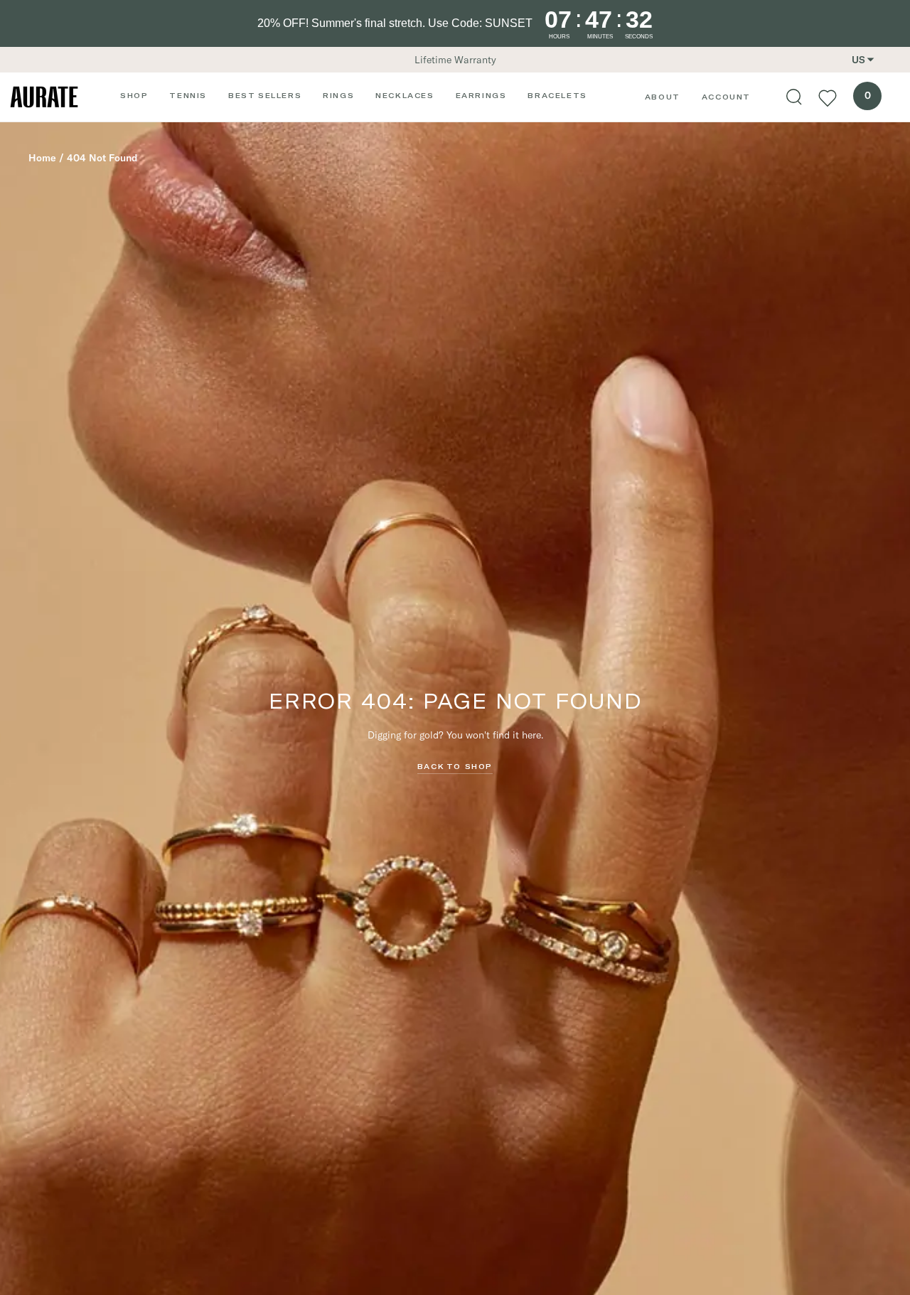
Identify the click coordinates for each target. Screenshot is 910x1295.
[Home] (44, 97)
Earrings (481, 95)
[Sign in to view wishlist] (827, 97)
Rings (338, 95)
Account (726, 96)
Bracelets (557, 95)
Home (42, 157)
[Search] (794, 97)
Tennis (188, 95)
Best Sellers (264, 95)
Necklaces (404, 95)
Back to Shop (455, 766)
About (662, 96)
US (858, 59)
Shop (134, 95)
